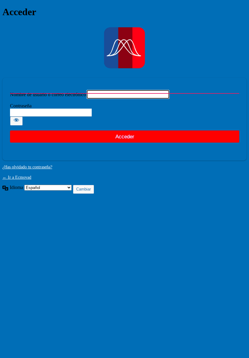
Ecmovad (124, 47)
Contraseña (21, 105)
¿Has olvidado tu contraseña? (27, 167)
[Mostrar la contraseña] (16, 121)
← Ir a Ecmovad (16, 177)
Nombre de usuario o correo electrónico (48, 94)
